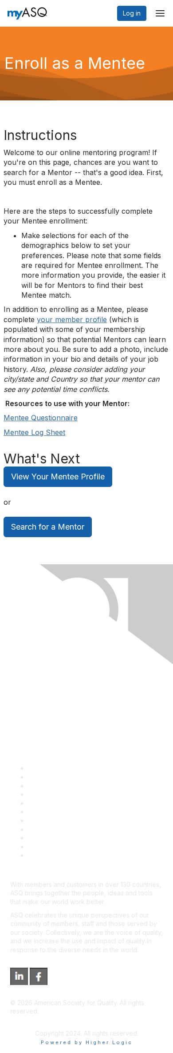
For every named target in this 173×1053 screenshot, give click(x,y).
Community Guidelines (60, 803)
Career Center (49, 786)
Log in (132, 13)
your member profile (72, 319)
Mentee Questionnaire (41, 417)
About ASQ (44, 768)
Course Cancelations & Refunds (74, 829)
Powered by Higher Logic (87, 1042)
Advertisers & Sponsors (62, 838)
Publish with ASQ (52, 794)
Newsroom (43, 855)
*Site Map (43, 846)
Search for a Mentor (47, 526)
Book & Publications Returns (69, 811)
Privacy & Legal (50, 777)
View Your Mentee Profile (58, 476)
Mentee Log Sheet (34, 432)
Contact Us (44, 820)
